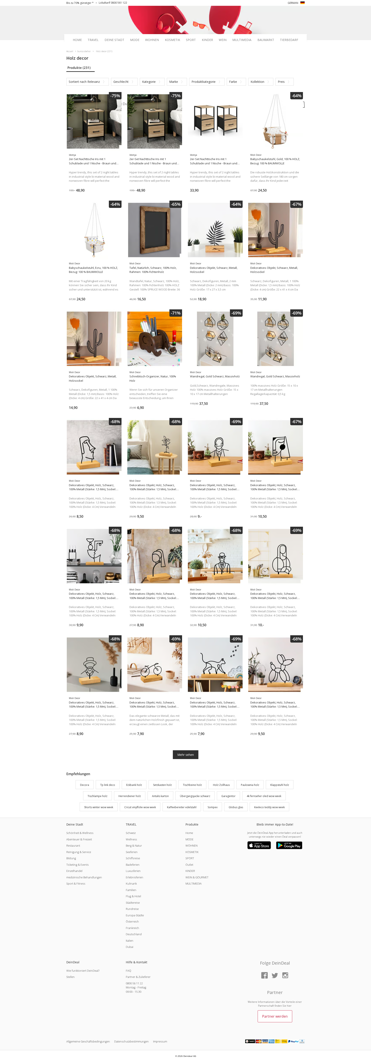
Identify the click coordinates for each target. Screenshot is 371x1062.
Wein (223, 39)
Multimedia (241, 39)
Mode (134, 39)
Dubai (129, 947)
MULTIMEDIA (194, 883)
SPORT (190, 858)
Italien (129, 940)
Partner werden (275, 1016)
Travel (93, 39)
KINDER (190, 871)
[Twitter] (275, 976)
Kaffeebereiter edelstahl (181, 807)
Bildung (71, 858)
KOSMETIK (192, 852)
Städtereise (133, 903)
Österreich (132, 921)
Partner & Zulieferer (138, 977)
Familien (131, 890)
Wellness (131, 839)
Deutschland (134, 934)
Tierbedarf (289, 39)
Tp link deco (107, 785)
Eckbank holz (134, 785)
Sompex (212, 807)
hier (289, 1006)
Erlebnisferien (134, 877)
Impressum (160, 1041)
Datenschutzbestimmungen (131, 1041)
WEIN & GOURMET (197, 877)
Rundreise (132, 909)
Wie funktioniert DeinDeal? (82, 971)
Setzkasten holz (162, 785)
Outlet (189, 865)
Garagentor (228, 796)
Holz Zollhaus (221, 785)
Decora (84, 785)
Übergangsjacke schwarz (195, 796)
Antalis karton (160, 796)
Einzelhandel (74, 871)
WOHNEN (192, 845)
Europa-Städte (135, 915)
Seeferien (132, 852)
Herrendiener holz (130, 796)
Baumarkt (265, 39)
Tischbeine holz (192, 785)
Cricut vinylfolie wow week (140, 807)
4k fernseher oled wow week (264, 796)
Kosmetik (172, 39)
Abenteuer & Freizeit (79, 839)
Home (77, 39)
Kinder (207, 39)
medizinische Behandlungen (84, 877)
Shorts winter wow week (98, 807)
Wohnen (152, 39)
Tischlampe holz (97, 796)
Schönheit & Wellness (79, 833)
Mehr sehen (185, 755)
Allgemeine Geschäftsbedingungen (88, 1041)
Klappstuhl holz (279, 785)
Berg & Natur (134, 845)
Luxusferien (133, 871)
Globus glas (236, 807)
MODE (189, 839)
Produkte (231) (79, 67)
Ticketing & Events (77, 865)
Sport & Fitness (75, 883)
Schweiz (131, 833)
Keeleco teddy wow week (269, 807)
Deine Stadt (114, 39)
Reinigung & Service (78, 852)
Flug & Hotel (133, 896)
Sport (191, 39)
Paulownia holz (250, 785)
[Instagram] (285, 976)
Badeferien (133, 865)
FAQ (128, 971)
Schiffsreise (133, 858)
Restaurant (73, 845)
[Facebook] (264, 976)
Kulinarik (131, 883)
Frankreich (132, 928)
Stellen (70, 977)
